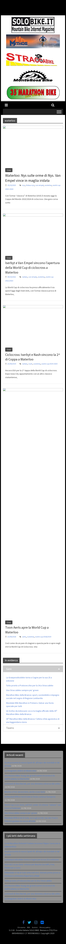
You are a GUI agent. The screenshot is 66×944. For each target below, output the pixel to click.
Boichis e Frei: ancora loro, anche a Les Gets (25, 791)
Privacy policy (45, 927)
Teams (10, 728)
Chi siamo (21, 927)
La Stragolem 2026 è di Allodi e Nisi (20, 770)
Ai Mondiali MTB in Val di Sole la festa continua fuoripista (30, 796)
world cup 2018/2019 (43, 637)
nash (30, 364)
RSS (28, 927)
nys (23, 185)
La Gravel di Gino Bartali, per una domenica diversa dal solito (32, 783)
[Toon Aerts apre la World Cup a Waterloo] (33, 390)
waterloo (48, 185)
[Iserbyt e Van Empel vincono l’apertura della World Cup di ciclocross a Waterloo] (33, 215)
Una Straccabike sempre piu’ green (22, 690)
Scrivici (35, 927)
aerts (24, 637)
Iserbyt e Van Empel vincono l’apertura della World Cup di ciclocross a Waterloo (32, 267)
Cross (9, 170)
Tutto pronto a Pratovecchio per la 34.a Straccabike (29, 685)
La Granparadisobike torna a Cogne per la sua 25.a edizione (32, 859)
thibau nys (30, 185)
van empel (39, 185)
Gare (9, 669)
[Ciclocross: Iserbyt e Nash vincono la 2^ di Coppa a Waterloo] (33, 306)
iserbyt (24, 277)
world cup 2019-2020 (49, 364)
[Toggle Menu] (59, 111)
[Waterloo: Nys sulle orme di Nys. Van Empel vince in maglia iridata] (33, 127)
